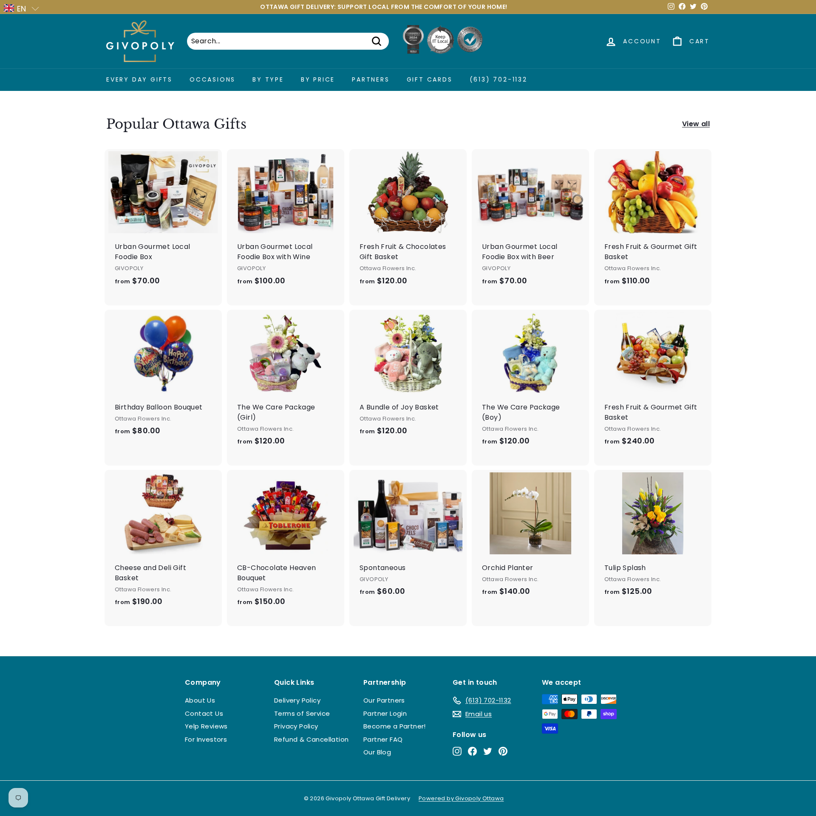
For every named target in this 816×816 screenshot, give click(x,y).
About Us (200, 700)
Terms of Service (302, 713)
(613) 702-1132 (498, 79)
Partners (370, 79)
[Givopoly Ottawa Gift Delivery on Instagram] (457, 751)
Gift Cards (430, 79)
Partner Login (385, 713)
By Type (268, 79)
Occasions (212, 79)
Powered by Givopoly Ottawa (461, 798)
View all (696, 124)
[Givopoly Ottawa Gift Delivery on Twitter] (487, 751)
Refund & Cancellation (311, 739)
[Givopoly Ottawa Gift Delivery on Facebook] (472, 751)
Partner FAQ (382, 739)
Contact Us (204, 713)
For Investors (206, 739)
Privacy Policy (296, 726)
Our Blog (377, 752)
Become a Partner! (394, 726)
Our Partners (384, 700)
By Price (318, 79)
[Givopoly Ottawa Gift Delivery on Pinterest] (503, 751)
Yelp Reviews (206, 726)
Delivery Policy (297, 700)
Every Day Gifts (139, 79)
